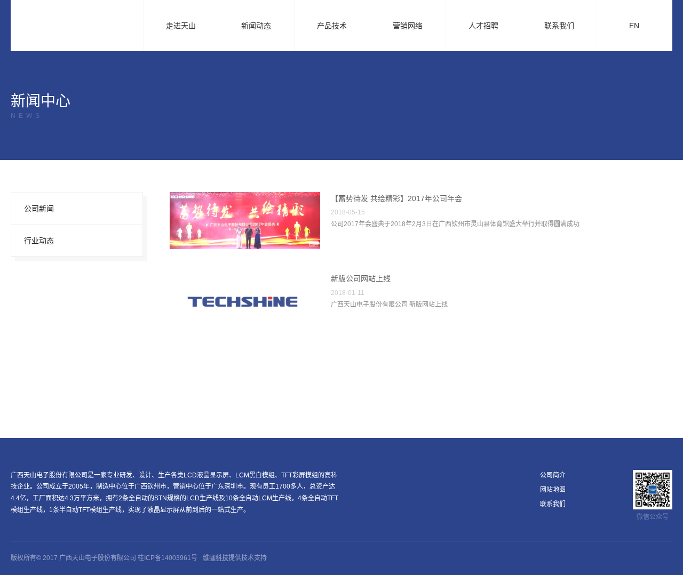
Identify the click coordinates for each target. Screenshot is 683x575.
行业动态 (39, 240)
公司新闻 (39, 208)
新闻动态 (260, 26)
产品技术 (336, 26)
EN (638, 26)
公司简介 (553, 475)
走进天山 (185, 26)
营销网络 (408, 25)
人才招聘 (483, 25)
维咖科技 (215, 558)
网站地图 (553, 489)
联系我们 (559, 25)
